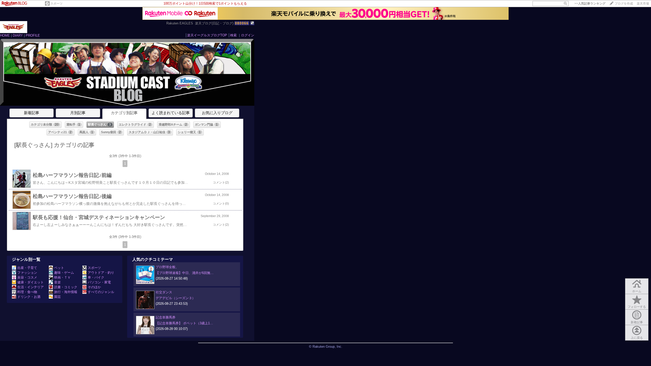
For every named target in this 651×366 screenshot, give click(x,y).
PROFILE (33, 35)
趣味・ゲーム (64, 272)
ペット (59, 268)
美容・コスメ (27, 277)
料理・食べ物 (27, 292)
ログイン (247, 35)
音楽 (57, 282)
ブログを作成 (624, 3)
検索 (233, 35)
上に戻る (637, 338)
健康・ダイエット (30, 282)
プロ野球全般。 (167, 267)
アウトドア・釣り (101, 272)
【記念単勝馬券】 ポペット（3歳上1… (184, 323)
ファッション (27, 272)
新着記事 (637, 322)
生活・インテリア (30, 287)
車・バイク (96, 277)
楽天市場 (643, 3)
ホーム (636, 291)
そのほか (94, 287)
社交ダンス (164, 292)
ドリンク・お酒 (28, 297)
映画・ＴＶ (62, 277)
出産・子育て (27, 268)
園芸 (57, 297)
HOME (5, 35)
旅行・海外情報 (65, 292)
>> (589, 3)
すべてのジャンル (101, 292)
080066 (242, 23)
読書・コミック (65, 287)
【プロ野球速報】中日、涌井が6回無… (185, 273)
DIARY (18, 35)
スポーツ (56, 3)
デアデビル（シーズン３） (175, 298)
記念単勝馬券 (165, 317)
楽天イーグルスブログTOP (207, 35)
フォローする (637, 307)
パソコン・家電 (99, 282)
